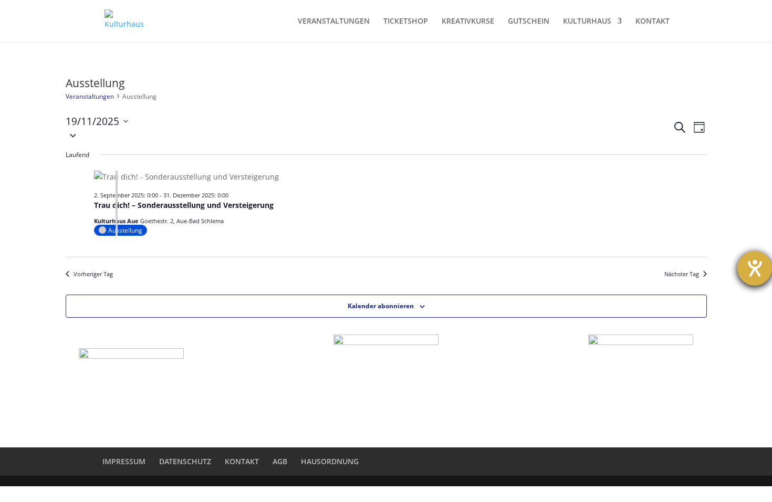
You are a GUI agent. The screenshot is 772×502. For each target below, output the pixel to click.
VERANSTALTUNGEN (334, 21)
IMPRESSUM (123, 461)
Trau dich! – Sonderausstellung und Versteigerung (184, 205)
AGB (280, 461)
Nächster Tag (681, 274)
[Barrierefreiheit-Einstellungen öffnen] (754, 268)
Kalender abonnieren (381, 305)
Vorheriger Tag (93, 274)
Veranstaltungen (90, 96)
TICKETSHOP (405, 21)
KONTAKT (652, 21)
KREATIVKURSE (468, 21)
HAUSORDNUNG (330, 461)
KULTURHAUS (587, 21)
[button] (369, 135)
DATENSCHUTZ (185, 461)
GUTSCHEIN (528, 21)
